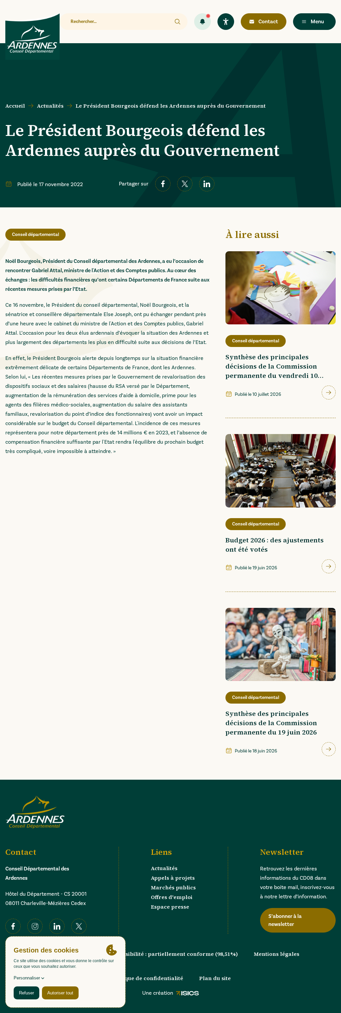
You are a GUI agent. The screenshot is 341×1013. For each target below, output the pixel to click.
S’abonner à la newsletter (285, 920)
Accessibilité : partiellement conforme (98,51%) (174, 953)
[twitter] (184, 183)
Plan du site (215, 978)
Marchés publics (173, 887)
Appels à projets (173, 877)
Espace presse (170, 906)
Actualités (50, 105)
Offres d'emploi (171, 897)
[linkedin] (206, 183)
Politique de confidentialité (146, 978)
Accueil (15, 105)
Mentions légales (276, 953)
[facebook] (162, 183)
